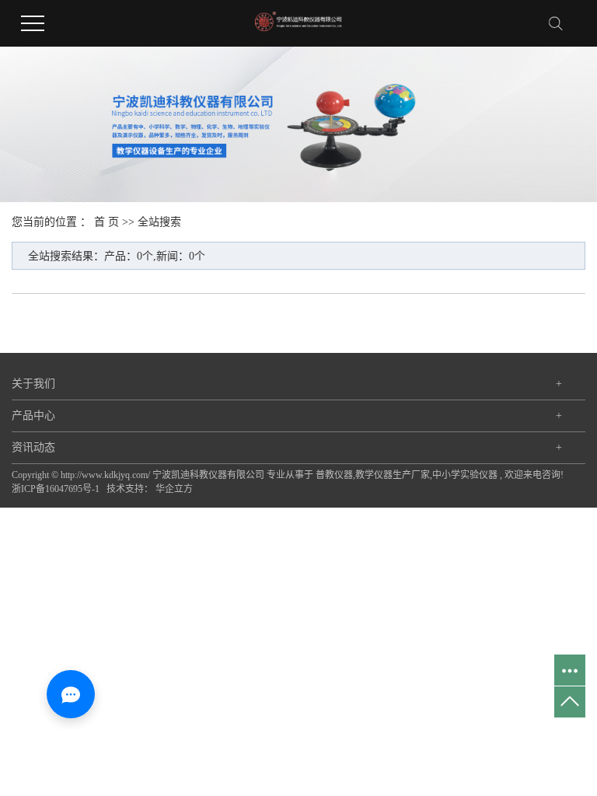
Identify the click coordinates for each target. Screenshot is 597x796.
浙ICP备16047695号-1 (56, 489)
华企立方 (174, 489)
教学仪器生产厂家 (392, 475)
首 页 (106, 222)
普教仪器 (334, 475)
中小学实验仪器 (465, 475)
